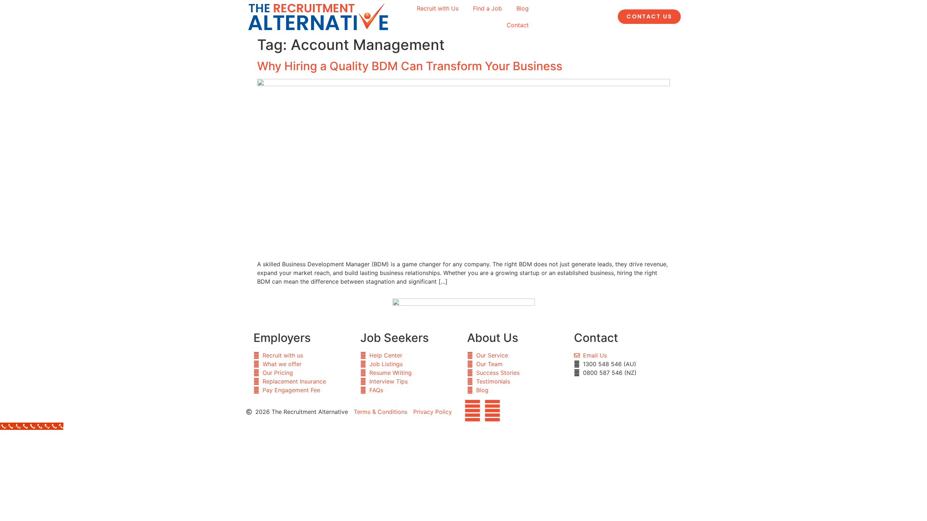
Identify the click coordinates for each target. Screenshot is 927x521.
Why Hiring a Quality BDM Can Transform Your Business (409, 66)
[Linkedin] (492, 411)
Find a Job (487, 8)
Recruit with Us (437, 8)
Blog (522, 8)
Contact (518, 25)
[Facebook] (473, 411)
